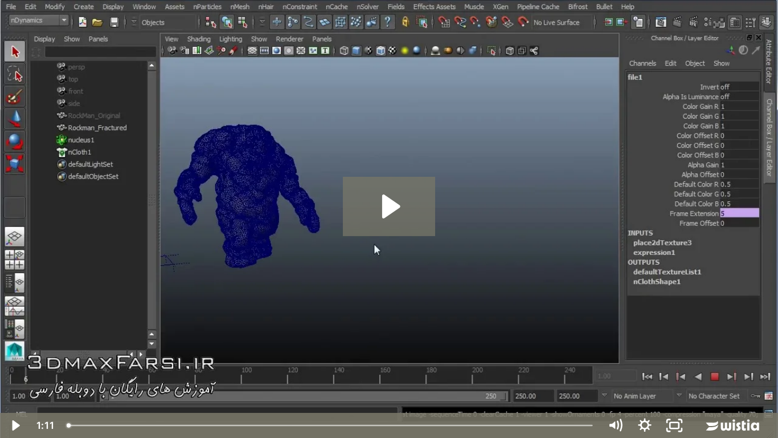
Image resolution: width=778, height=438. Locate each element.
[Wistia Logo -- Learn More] (733, 425)
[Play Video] (15, 425)
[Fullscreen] (674, 425)
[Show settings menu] (645, 425)
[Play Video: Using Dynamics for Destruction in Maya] (389, 206)
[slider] (330, 425)
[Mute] (615, 425)
